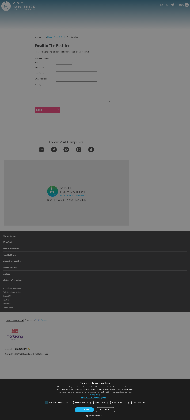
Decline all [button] (105, 410)
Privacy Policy (95, 394)
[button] (95, 398)
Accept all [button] (84, 410)
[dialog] (95, 399)
